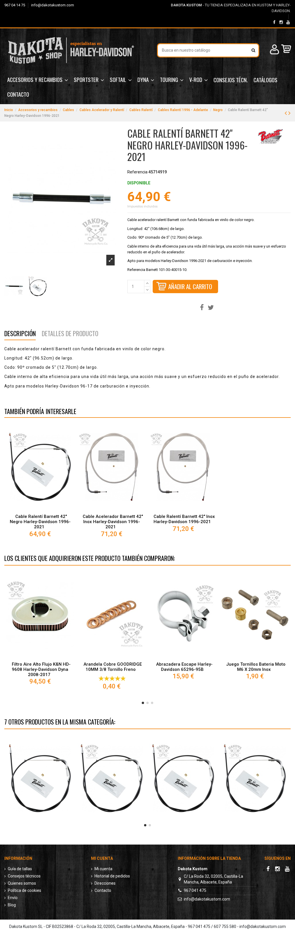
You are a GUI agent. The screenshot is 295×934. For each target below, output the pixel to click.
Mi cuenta (103, 868)
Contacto (102, 890)
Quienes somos (22, 883)
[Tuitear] (211, 308)
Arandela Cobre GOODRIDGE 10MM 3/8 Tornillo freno (113, 667)
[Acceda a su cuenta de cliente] (273, 50)
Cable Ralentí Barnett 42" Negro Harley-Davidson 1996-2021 (40, 521)
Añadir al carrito (190, 286)
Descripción (20, 334)
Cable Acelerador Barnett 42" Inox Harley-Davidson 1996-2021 (113, 521)
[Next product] (289, 113)
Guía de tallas (20, 868)
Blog (12, 905)
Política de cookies (24, 890)
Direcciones (105, 883)
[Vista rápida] (40, 509)
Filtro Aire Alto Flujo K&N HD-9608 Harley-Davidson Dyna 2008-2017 (41, 669)
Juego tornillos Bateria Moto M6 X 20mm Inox (255, 667)
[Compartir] (202, 308)
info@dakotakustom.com (52, 5)
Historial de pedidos (112, 876)
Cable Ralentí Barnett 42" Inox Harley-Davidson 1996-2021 (184, 519)
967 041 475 (195, 890)
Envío (13, 897)
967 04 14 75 (15, 5)
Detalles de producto (70, 334)
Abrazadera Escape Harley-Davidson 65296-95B (184, 667)
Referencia (137, 172)
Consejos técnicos (24, 876)
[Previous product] (286, 113)
